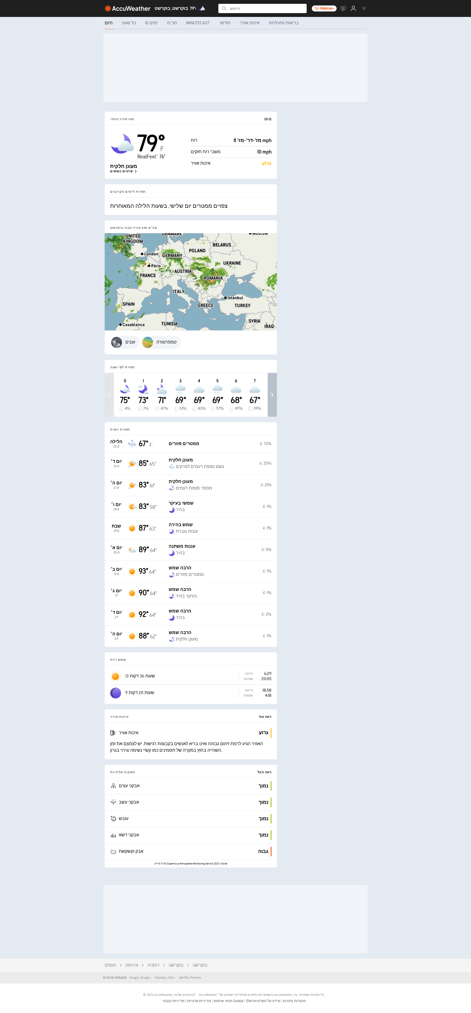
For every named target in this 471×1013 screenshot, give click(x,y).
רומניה (153, 965)
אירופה (131, 965)
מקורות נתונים (294, 1001)
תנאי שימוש (222, 1001)
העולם (110, 965)
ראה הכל (265, 772)
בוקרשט (176, 965)
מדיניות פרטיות (198, 1001)
